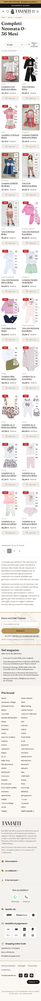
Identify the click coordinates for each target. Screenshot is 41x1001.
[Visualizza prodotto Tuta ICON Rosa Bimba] (10, 214)
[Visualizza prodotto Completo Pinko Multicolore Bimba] (10, 359)
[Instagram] (20, 975)
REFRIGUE (24, 792)
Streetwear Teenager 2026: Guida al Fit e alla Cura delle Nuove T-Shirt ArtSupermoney (19, 668)
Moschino (25, 764)
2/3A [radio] (15, 68)
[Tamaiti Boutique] (11, 824)
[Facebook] (31, 975)
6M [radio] (36, 111)
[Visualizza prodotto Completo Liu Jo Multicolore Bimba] (10, 407)
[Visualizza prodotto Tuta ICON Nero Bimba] (31, 69)
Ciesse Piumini (27, 710)
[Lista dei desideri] (7, 11)
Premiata (5, 792)
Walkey (4, 811)
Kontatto (24, 753)
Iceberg (4, 741)
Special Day (6, 795)
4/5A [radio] (15, 63)
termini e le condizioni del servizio (26, 636)
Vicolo (3, 807)
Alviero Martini (26, 698)
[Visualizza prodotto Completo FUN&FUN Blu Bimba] (10, 165)
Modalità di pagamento (10, 956)
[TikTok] (26, 975)
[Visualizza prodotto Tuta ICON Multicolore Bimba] (31, 165)
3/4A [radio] (15, 65)
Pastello (4, 780)
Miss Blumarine (7, 764)
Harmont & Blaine (8, 737)
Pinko (23, 784)
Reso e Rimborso (7, 952)
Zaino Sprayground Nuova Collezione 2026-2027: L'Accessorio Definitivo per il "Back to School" (21, 663)
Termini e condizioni (8, 966)
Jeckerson (5, 749)
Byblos (3, 710)
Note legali (21, 966)
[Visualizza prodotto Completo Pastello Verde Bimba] (31, 262)
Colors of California (28, 714)
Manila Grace (26, 756)
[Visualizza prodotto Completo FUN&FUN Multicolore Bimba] (31, 117)
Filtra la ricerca (33, 44)
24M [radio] (36, 122)
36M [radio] (36, 222)
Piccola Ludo (6, 784)
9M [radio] (36, 114)
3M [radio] (36, 307)
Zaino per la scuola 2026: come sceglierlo (18, 658)
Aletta (3, 698)
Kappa (3, 753)
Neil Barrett (5, 772)
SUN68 (3, 799)
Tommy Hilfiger (7, 803)
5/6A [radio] (15, 71)
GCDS (3, 733)
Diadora (24, 718)
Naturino (24, 768)
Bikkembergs (26, 706)
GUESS (23, 733)
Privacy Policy (32, 966)
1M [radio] (36, 304)
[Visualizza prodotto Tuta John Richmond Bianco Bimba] (10, 262)
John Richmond (27, 749)
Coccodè (5, 714)
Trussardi (24, 803)
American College (8, 702)
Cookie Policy (5, 970)
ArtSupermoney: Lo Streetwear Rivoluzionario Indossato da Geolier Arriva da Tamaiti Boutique (21, 674)
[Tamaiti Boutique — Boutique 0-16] (20, 11)
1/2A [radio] (15, 74)
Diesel (3, 722)
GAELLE (23, 729)
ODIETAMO (25, 776)
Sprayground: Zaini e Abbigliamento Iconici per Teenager (19, 679)
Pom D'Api (25, 788)
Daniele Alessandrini (9, 718)
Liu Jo (3, 756)
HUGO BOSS (25, 737)
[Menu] (37, 11)
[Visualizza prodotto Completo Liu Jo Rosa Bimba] (31, 359)
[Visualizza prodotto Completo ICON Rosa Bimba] (10, 117)
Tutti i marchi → (27, 811)
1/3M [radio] (36, 259)
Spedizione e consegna (10, 948)
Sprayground (26, 795)
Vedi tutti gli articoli (11, 654)
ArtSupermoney (7, 706)
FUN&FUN (4, 729)
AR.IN (23, 702)
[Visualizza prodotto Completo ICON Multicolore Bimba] (10, 69)
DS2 (22, 722)
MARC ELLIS (5, 760)
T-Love (24, 799)
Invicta (4, 745)
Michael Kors (26, 760)
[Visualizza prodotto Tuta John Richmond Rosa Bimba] (31, 214)
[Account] (3, 11)
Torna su (33, 982)
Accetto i (22, 636)
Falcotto (24, 725)
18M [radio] (36, 119)
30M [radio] (15, 313)
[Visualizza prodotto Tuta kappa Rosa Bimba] (10, 310)
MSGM (3, 768)
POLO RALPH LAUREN (9, 788)
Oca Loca (5, 776)
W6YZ (23, 807)
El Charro (4, 725)
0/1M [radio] (36, 256)
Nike (22, 772)
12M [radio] (36, 117)
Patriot (23, 780)
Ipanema (24, 745)
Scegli (10, 45)
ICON (23, 741)
